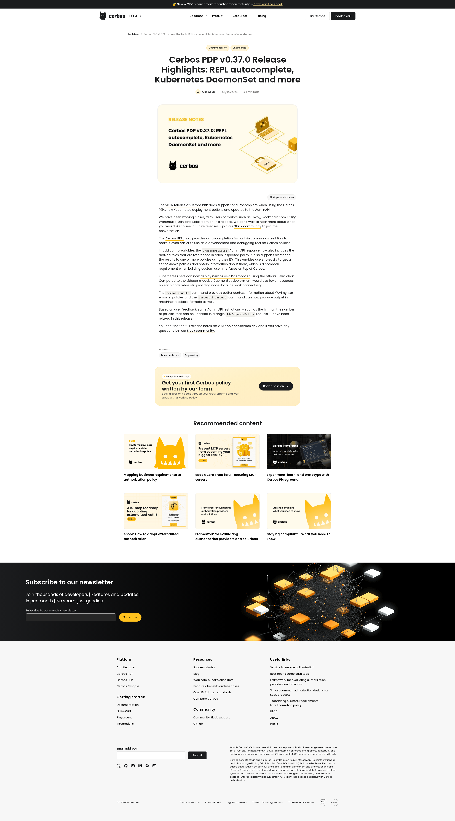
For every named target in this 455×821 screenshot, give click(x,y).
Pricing (261, 16)
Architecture (126, 667)
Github (198, 724)
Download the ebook (268, 4)
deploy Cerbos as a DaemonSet (225, 276)
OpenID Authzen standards (212, 692)
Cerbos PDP (125, 674)
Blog (196, 674)
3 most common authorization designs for (299, 692)
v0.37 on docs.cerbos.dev (237, 326)
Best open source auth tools (289, 674)
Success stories (204, 667)
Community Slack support (211, 717)
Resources (240, 16)
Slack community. (201, 330)
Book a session (273, 386)
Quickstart (124, 711)
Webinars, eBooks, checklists (213, 680)
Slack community (247, 226)
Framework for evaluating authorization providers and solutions (298, 682)
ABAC (274, 718)
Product (218, 16)
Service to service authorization (292, 667)
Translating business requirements (294, 703)
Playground (124, 717)
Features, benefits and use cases (216, 686)
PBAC (274, 724)
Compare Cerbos (205, 699)
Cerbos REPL (174, 238)
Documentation (218, 47)
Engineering (239, 47)
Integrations (125, 724)
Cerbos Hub (125, 680)
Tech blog (134, 34)
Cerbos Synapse (128, 686)
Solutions (196, 16)
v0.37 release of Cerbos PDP (186, 205)
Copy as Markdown (283, 197)
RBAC (274, 711)
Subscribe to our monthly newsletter (51, 610)
